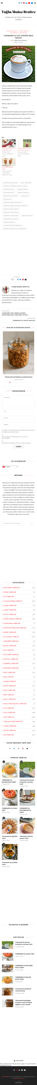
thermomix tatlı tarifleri (10, 196)
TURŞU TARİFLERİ (19, 726)
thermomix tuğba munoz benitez (12, 202)
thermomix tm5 (25, 196)
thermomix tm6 (7, 199)
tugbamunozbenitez (9, 222)
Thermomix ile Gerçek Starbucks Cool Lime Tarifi (27, 782)
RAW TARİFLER (19, 695)
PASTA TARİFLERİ (19, 686)
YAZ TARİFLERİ (23, 32)
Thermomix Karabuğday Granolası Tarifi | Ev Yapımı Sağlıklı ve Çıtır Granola (23, 1002)
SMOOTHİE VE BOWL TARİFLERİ (19, 704)
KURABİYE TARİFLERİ (19, 663)
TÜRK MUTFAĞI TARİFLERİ (19, 721)
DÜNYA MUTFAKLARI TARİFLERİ (19, 628)
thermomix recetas (8, 189)
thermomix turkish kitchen (11, 212)
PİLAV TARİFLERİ (19, 690)
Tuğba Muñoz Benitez (20, 40)
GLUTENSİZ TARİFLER (11, 31)
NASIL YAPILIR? (19, 677)
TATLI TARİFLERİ (19, 712)
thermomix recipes (22, 189)
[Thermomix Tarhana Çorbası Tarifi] (27, 826)
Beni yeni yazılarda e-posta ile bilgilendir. (16, 443)
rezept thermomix (26, 182)
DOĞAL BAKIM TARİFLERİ (19, 619)
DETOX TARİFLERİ (19, 614)
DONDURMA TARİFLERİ (19, 623)
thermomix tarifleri (23, 192)
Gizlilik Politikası (6, 1076)
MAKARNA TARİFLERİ (19, 668)
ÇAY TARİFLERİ (19, 596)
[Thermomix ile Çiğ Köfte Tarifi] (10, 826)
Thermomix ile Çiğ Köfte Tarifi (9, 837)
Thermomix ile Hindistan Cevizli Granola (18, 377)
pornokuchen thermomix (10, 182)
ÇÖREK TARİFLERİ (19, 610)
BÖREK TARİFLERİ (19, 592)
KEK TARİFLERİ (19, 650)
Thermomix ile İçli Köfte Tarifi (9, 863)
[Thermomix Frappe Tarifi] (9, 162)
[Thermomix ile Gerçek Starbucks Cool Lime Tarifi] (27, 770)
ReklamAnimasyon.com (19, 1078)
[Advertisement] (18, 252)
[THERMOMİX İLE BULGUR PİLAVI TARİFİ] (10, 770)
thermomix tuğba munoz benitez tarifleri (15, 205)
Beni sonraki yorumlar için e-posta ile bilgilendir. (15, 437)
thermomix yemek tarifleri (10, 219)
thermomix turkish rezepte (10, 215)
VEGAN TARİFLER (19, 730)
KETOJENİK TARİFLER (19, 654)
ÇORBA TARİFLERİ (19, 605)
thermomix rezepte (8, 192)
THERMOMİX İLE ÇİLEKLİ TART (9, 809)
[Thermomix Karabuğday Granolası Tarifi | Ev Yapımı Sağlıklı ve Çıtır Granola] (7, 1003)
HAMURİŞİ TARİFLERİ (19, 641)
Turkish (7, 467)
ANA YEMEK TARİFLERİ (19, 587)
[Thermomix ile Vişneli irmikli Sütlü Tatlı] (9, 143)
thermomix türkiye (27, 215)
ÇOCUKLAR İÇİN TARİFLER (19, 601)
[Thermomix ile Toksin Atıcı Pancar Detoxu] (24, 143)
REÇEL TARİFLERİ (19, 699)
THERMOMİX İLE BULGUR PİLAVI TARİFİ (9, 781)
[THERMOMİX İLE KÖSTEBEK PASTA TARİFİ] (27, 798)
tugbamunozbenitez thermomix (12, 225)
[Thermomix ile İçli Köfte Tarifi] (10, 852)
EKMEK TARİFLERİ (19, 632)
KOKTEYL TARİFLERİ (19, 659)
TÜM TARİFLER (13, 32)
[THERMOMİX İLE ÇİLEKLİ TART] (10, 798)
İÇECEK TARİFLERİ (23, 31)
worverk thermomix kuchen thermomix (14, 228)
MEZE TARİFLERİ (19, 672)
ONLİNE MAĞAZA (19, 681)
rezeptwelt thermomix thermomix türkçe (15, 186)
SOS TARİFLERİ (19, 708)
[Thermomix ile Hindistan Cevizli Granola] (18, 352)
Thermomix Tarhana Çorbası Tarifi (26, 837)
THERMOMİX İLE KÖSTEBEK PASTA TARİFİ (25, 810)
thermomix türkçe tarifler (10, 209)
